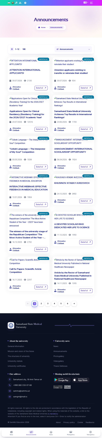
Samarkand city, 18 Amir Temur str (27, 379)
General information (16, 346)
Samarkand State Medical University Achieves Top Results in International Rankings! (73, 114)
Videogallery (58, 361)
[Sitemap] (20, 3)
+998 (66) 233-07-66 (22, 385)
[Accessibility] (25, 2)
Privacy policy (69, 422)
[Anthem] (16, 3)
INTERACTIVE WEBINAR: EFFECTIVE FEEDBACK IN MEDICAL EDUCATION (28, 188)
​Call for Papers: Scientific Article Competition (25, 270)
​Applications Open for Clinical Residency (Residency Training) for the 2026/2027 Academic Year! (26, 114)
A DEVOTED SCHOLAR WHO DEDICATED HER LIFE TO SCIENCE (71, 226)
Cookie (80, 422)
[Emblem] (12, 3)
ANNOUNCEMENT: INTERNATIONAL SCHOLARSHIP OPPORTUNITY (73, 150)
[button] (86, 2)
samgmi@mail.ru (20, 397)
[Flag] (9, 3)
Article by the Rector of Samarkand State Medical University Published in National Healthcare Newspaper (72, 275)
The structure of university (19, 356)
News (55, 346)
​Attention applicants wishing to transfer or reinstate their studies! (71, 71)
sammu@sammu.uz (21, 391)
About (58, 422)
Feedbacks (90, 422)
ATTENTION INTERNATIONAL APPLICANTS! (24, 71)
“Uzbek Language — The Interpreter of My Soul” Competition (27, 150)
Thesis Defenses (60, 366)
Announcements (60, 351)
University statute (15, 361)
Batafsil (40, 88)
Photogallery (58, 356)
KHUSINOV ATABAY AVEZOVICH (71, 183)
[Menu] (92, 3)
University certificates (17, 366)
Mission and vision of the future (21, 351)
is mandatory (53, 414)
